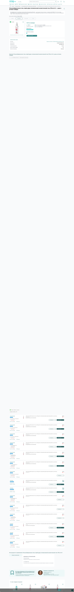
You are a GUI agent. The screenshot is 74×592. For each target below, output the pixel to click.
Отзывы (33, 18)
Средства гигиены (49, 41)
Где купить (19, 18)
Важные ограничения (15, 555)
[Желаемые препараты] (61, 1)
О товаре (12, 18)
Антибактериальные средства (57, 41)
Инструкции (26, 18)
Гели (63, 41)
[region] (37, 18)
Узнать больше (15, 590)
